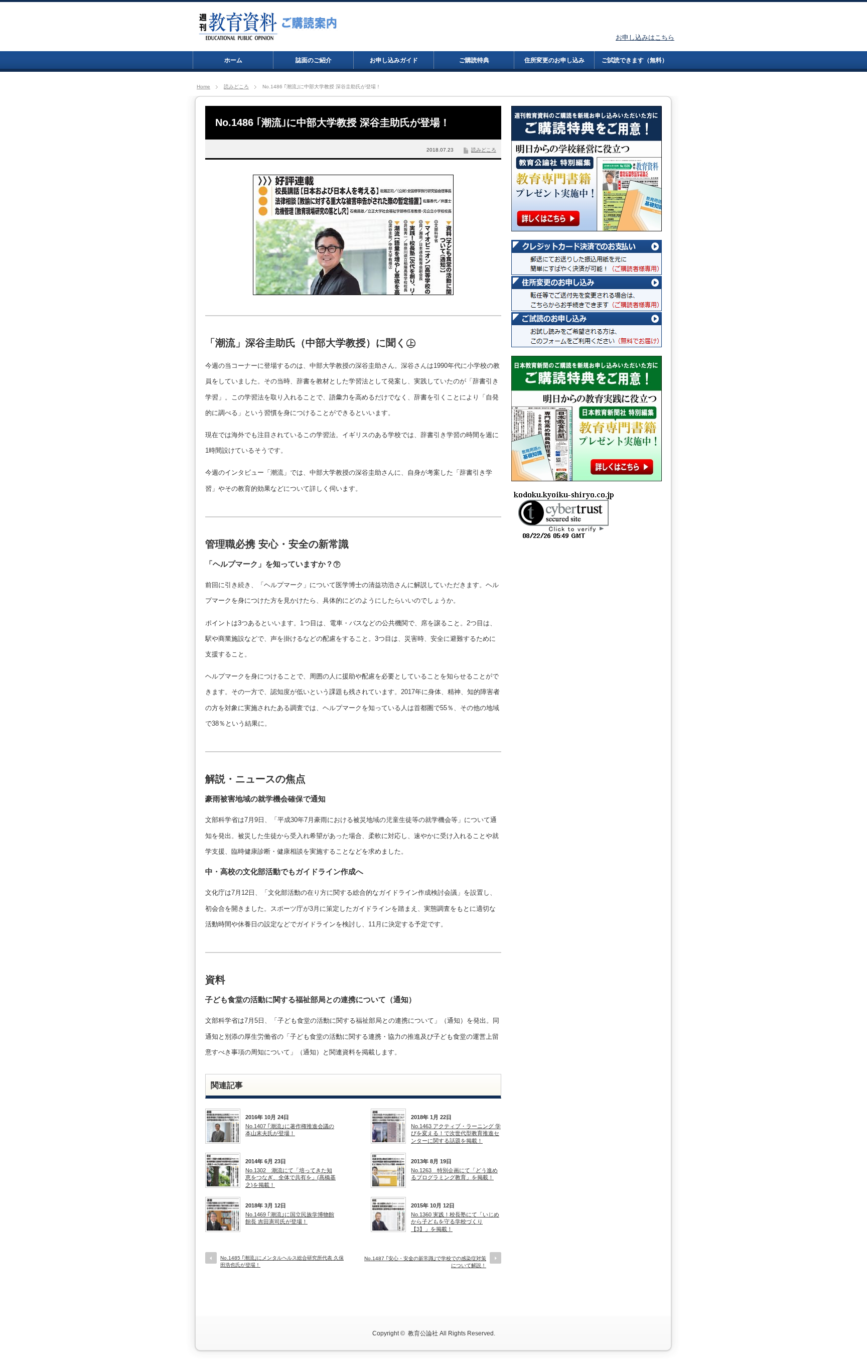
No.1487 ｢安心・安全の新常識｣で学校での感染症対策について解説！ (425, 1262)
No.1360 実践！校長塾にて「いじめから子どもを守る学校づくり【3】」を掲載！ (455, 1221)
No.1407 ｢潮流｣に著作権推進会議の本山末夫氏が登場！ (289, 1129)
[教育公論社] (268, 36)
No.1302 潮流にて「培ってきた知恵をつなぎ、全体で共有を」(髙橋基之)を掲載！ (290, 1177)
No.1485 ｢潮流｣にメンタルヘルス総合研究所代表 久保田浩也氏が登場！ (282, 1261)
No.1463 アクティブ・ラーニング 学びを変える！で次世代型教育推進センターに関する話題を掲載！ (456, 1133)
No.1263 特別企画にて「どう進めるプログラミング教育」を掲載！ (454, 1173)
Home (203, 86)
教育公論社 (423, 1333)
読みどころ (236, 86)
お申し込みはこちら (645, 37)
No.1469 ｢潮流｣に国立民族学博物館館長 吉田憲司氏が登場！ (289, 1217)
